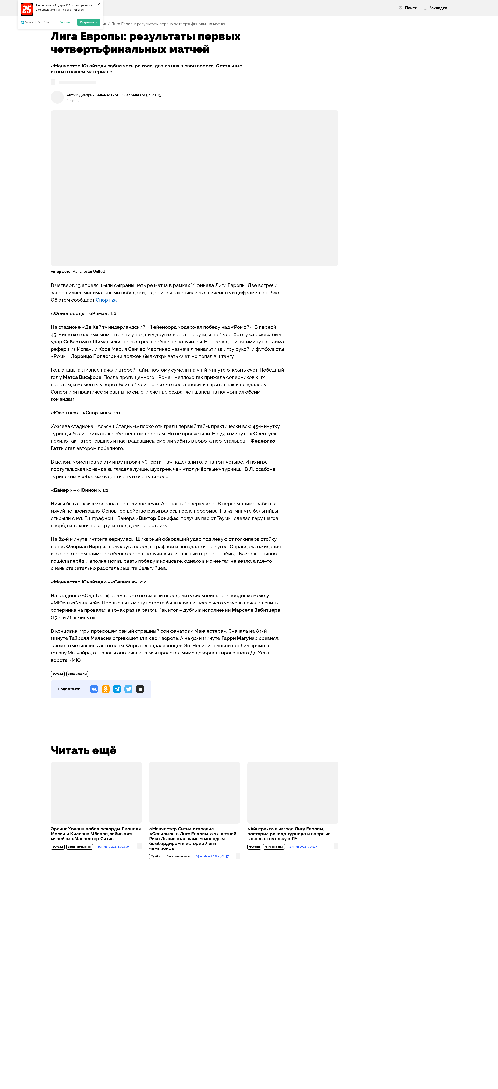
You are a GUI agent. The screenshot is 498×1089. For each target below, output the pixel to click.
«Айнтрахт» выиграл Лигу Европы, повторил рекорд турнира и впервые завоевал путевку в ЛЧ (289, 834)
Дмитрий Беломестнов (99, 95)
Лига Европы (77, 674)
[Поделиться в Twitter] (128, 689)
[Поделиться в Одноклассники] (106, 689)
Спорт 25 (106, 300)
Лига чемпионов (79, 846)
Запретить (67, 22)
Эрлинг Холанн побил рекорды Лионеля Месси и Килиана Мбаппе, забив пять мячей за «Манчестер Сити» (96, 834)
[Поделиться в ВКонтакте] (94, 689)
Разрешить (88, 22)
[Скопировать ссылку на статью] (140, 689)
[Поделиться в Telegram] (117, 689)
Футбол (58, 674)
